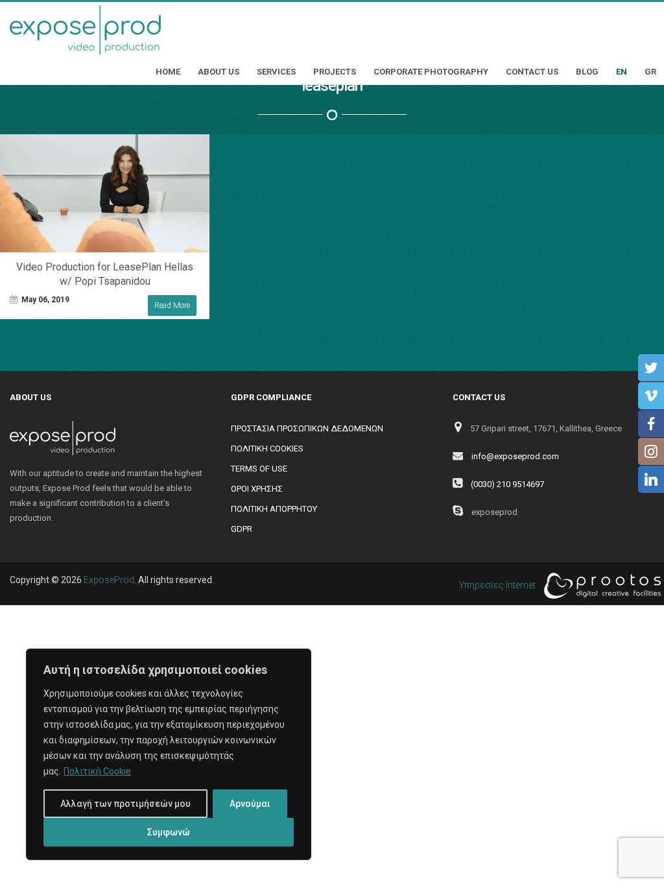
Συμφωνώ (168, 832)
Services (276, 72)
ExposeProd (109, 580)
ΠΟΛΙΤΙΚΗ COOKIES (267, 448)
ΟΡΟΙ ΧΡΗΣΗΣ (257, 489)
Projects (334, 72)
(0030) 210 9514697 (507, 484)
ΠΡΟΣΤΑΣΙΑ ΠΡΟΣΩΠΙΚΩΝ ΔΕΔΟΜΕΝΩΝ (307, 428)
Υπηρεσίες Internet (498, 585)
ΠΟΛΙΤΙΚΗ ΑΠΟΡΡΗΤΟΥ (274, 509)
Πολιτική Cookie (97, 771)
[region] (168, 754)
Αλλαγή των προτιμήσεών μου (125, 803)
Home (168, 72)
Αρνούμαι (250, 803)
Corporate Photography (431, 72)
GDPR (241, 529)
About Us (218, 72)
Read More (172, 305)
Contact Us (532, 72)
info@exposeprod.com (515, 456)
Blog (587, 72)
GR (650, 72)
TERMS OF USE (259, 468)
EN (621, 72)
